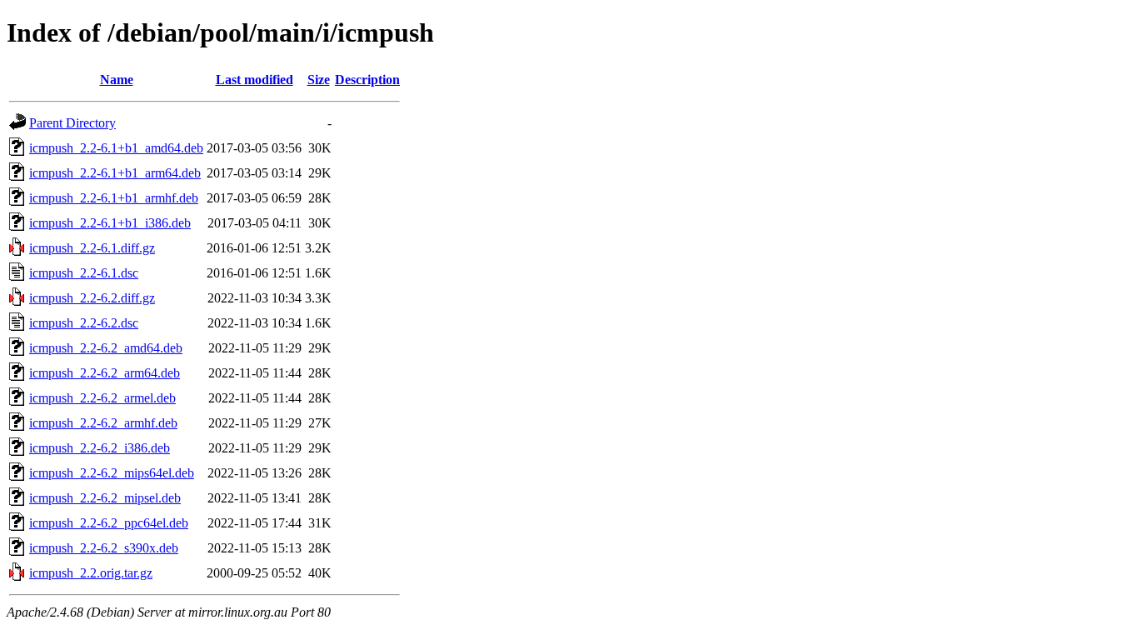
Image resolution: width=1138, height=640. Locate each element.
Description (367, 79)
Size (318, 79)
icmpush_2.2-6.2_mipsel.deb (105, 498)
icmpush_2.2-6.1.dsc (83, 273)
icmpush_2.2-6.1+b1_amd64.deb (116, 148)
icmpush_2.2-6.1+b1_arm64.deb (115, 173)
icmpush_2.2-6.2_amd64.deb (105, 348)
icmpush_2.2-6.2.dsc (83, 323)
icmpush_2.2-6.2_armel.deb (102, 398)
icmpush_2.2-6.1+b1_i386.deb (110, 223)
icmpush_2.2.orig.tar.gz (90, 573)
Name (116, 79)
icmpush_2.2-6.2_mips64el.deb (111, 473)
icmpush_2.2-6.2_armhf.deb (103, 423)
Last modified (254, 79)
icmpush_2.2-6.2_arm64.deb (104, 373)
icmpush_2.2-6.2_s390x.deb (103, 548)
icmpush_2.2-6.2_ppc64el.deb (108, 523)
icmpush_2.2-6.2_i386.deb (99, 448)
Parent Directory (72, 123)
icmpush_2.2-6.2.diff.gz (92, 298)
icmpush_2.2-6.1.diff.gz (92, 248)
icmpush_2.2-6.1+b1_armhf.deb (113, 198)
